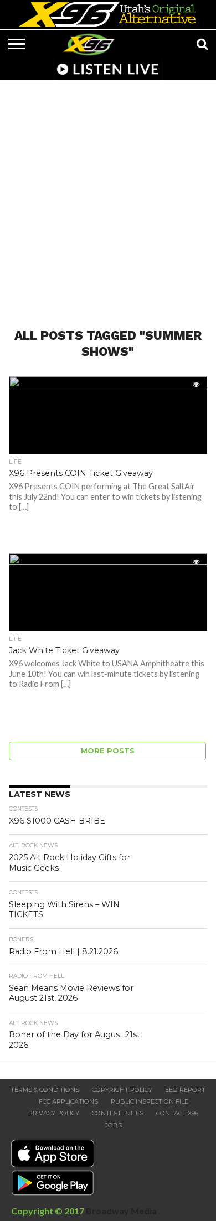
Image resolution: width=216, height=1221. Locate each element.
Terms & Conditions (45, 1090)
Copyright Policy (122, 1090)
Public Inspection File (149, 1101)
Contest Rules (117, 1113)
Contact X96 (177, 1113)
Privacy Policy (53, 1113)
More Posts (108, 751)
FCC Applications (68, 1101)
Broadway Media (121, 1211)
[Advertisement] (108, 198)
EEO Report (185, 1090)
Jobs (113, 1125)
